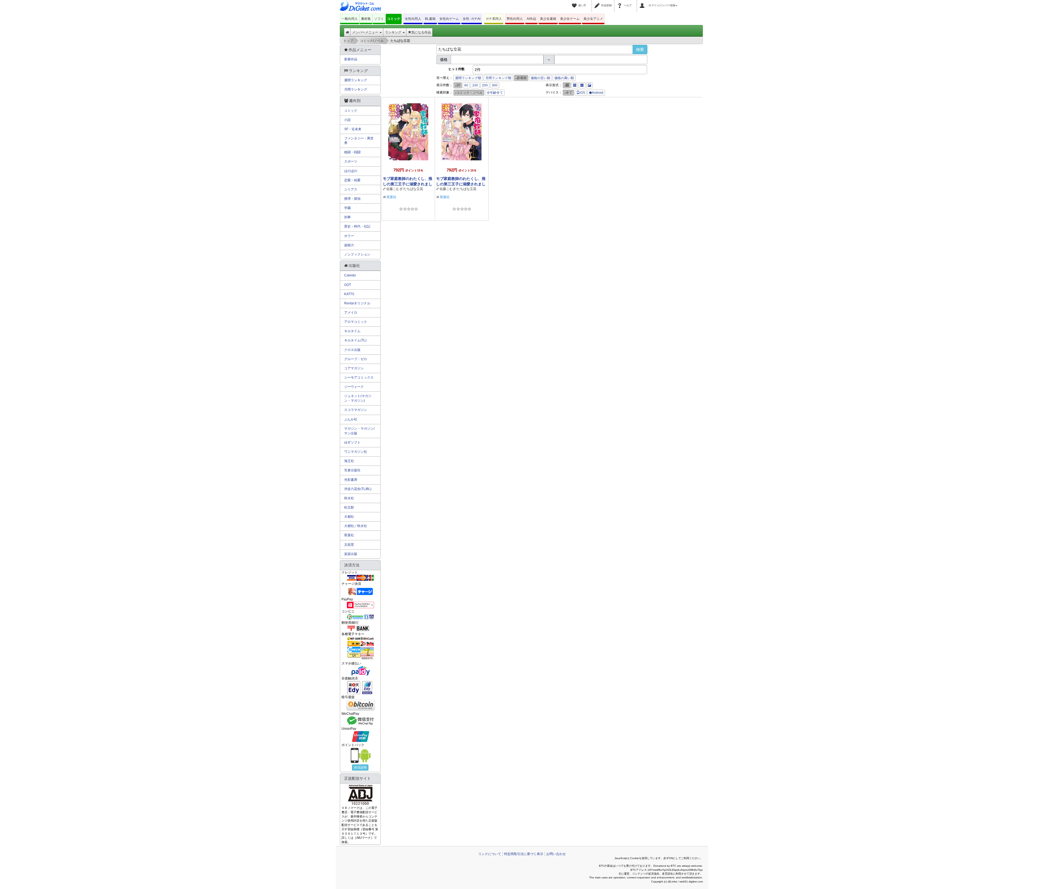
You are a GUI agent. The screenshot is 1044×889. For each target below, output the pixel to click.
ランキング (393, 32)
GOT (347, 285)
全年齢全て (495, 93)
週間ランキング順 (468, 78)
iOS (582, 93)
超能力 (349, 245)
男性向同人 (515, 19)
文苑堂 (349, 545)
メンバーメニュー (365, 32)
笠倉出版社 (352, 470)
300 (495, 85)
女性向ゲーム (449, 19)
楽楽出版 (350, 554)
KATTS (349, 294)
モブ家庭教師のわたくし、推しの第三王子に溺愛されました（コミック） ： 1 (461, 184)
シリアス (350, 189)
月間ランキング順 (498, 78)
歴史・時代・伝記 (357, 226)
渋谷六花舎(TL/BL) (357, 489)
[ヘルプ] (620, 2)
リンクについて (489, 854)
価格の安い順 (540, 78)
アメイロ (350, 312)
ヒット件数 (456, 69)
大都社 (349, 517)
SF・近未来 (352, 129)
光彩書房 (350, 480)
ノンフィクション (357, 254)
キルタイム (352, 331)
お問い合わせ (556, 854)
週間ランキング (355, 80)
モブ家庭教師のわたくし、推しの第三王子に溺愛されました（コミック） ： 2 (407, 184)
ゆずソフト (352, 442)
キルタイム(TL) (355, 340)
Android (597, 93)
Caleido (350, 275)
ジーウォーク (354, 387)
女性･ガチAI (471, 19)
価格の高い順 (564, 78)
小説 (347, 120)
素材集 (366, 19)
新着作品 (350, 59)
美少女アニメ (593, 19)
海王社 (349, 461)
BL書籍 (430, 19)
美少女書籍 (548, 19)
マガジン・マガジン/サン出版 (359, 431)
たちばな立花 (413, 189)
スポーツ (350, 161)
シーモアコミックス (359, 377)
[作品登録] (598, 2)
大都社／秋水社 (355, 526)
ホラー (349, 236)
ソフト (379, 19)
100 (475, 85)
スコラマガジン (355, 410)
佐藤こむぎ (394, 189)
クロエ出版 (352, 350)
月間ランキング (355, 89)
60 (466, 85)
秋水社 (349, 498)
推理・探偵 (352, 199)
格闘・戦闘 (352, 152)
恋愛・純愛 (352, 180)
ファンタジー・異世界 (359, 140)
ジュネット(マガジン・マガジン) (357, 398)
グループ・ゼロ (355, 359)
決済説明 (360, 767)
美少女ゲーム (570, 19)
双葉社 (391, 197)
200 (485, 85)
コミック (393, 19)
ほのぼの (350, 171)
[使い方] (575, 2)
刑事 (347, 217)
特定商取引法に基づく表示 (523, 854)
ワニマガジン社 (355, 452)
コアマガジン (354, 368)
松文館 (349, 507)
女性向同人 (413, 19)
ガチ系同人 (494, 19)
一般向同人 (349, 19)
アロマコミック (355, 322)
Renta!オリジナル (357, 303)
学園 (347, 208)
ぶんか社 (350, 419)
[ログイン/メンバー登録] (643, 2)
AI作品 (531, 19)
